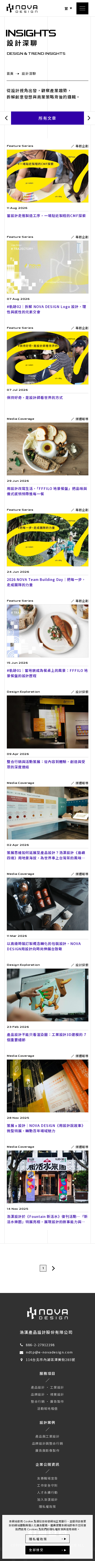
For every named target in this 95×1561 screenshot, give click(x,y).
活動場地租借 (47, 1408)
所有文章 (48, 118)
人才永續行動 (47, 1492)
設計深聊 (29, 73)
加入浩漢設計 (47, 1499)
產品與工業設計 (47, 1436)
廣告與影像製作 (47, 1450)
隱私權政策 (47, 1506)
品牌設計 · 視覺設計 (47, 1394)
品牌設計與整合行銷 (47, 1443)
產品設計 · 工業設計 (47, 1387)
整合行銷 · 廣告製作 (47, 1401)
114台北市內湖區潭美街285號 (50, 1359)
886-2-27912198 (40, 1344)
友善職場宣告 (47, 1478)
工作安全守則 (47, 1485)
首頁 (10, 73)
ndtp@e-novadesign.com (49, 1352)
